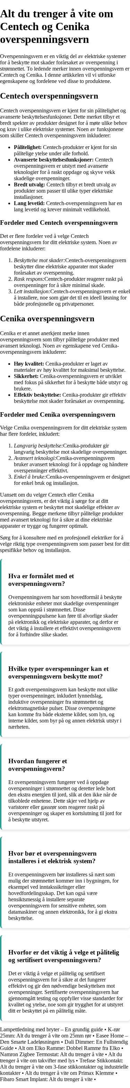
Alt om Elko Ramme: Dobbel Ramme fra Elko (69, 1048)
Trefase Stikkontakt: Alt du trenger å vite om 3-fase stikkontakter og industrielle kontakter (64, 1067)
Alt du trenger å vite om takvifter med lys (61, 1057)
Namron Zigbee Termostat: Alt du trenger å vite (52, 1054)
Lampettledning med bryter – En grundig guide (51, 1029)
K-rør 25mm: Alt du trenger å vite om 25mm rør (60, 1032)
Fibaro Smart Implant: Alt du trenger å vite (46, 1079)
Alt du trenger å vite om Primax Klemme (69, 1073)
